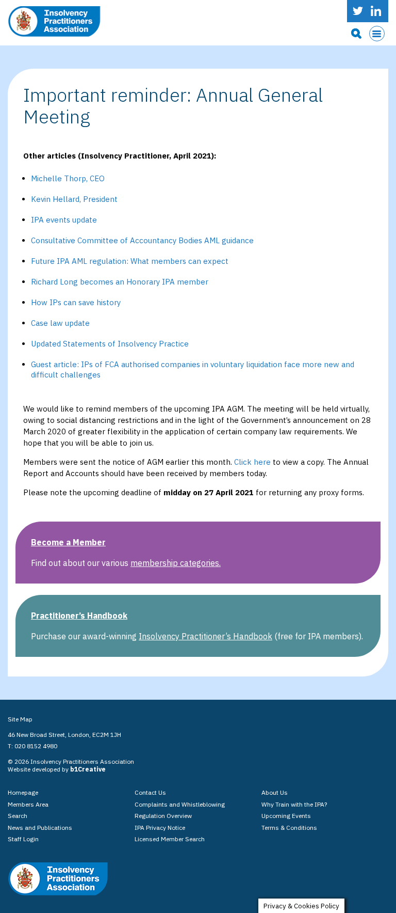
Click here (252, 462)
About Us (274, 792)
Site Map (20, 719)
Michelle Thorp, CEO (68, 178)
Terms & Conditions (289, 827)
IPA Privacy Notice (160, 827)
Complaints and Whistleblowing (180, 804)
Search (17, 816)
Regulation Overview (163, 816)
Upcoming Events (286, 816)
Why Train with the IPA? (294, 804)
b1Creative (88, 769)
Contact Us (150, 792)
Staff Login (23, 839)
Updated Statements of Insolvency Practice (110, 344)
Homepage (23, 792)
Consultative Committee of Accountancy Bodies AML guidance (142, 240)
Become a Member (68, 542)
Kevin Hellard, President (74, 199)
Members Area (28, 804)
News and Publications (40, 827)
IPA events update (64, 220)
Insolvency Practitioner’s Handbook (205, 636)
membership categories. (175, 563)
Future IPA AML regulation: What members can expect (129, 261)
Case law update (60, 323)
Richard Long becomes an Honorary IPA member (119, 282)
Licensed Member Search (170, 839)
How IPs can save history (76, 302)
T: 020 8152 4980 (32, 746)
